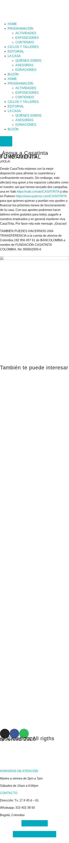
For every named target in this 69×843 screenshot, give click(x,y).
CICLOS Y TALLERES (23, 46)
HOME (12, 24)
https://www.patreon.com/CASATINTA (41, 196)
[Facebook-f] (14, 733)
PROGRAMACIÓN (20, 28)
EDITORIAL (16, 51)
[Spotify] (24, 733)
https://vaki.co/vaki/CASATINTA (38, 191)
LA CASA (14, 56)
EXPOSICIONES (27, 37)
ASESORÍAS (24, 65)
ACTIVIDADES (25, 33)
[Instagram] (5, 733)
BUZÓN (13, 74)
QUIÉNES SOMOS (28, 60)
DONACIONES (25, 69)
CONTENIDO (24, 42)
